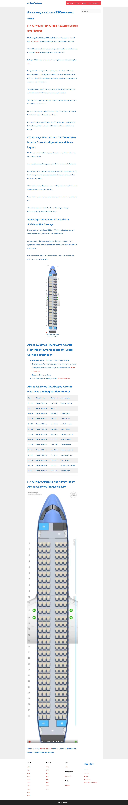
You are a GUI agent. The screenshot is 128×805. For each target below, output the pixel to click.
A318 (28, 773)
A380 (28, 795)
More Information (64, 378)
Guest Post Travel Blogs (90, 782)
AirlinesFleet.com (34, 3)
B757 (47, 779)
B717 (47, 767)
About (86, 770)
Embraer (67, 785)
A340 (28, 789)
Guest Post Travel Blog (94, 3)
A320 (28, 779)
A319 (28, 776)
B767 (47, 782)
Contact (86, 773)
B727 (47, 770)
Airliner (77, 3)
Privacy (86, 776)
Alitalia (37, 52)
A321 (28, 782)
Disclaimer (87, 779)
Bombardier (68, 776)
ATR (66, 767)
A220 (29, 63)
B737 (47, 773)
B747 (47, 776)
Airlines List (70, 3)
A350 (28, 792)
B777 (47, 786)
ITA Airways (35, 41)
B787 (47, 789)
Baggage (84, 3)
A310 (28, 770)
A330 (28, 786)
